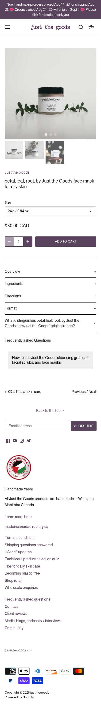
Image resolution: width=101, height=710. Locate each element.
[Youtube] (15, 440)
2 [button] (50, 134)
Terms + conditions (20, 538)
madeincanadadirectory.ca (26, 527)
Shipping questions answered (29, 545)
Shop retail (13, 581)
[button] (50, 272)
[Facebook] (8, 440)
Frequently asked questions (27, 599)
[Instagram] (22, 440)
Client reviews (16, 614)
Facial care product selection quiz (32, 559)
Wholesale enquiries (21, 588)
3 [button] (55, 134)
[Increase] (27, 242)
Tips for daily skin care (22, 566)
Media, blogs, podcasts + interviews (33, 621)
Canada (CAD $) (16, 650)
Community (14, 628)
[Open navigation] (7, 27)
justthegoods (39, 692)
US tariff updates (18, 552)
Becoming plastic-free (22, 573)
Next (92, 392)
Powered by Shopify (19, 697)
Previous (78, 392)
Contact (11, 607)
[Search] (81, 26)
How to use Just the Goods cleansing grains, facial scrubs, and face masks (48, 360)
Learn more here (18, 517)
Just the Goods (17, 172)
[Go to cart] (91, 26)
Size (8, 202)
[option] (50, 93)
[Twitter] (29, 440)
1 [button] (45, 134)
